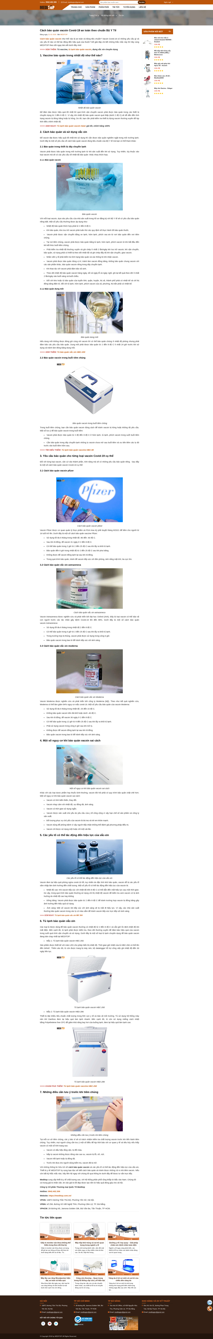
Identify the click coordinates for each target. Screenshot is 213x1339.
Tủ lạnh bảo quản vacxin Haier (71, 126)
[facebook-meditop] (123, 1323)
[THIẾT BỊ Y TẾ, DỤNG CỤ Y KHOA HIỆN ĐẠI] (47, 7)
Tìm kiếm (142, 2)
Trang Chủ (93, 15)
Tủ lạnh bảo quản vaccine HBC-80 (78, 450)
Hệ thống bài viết (107, 15)
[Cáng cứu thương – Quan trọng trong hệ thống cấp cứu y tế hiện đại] (89, 1266)
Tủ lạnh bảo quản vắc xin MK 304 (69, 915)
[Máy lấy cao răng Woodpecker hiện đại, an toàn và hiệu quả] (55, 1266)
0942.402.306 (51, 2)
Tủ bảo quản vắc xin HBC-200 (71, 352)
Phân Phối (104, 7)
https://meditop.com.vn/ (60, 1196)
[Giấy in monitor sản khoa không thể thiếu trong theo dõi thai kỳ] (55, 1231)
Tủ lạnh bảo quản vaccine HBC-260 (80, 1086)
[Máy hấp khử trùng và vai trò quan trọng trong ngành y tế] (89, 1231)
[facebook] (43, 1324)
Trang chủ (76, 7)
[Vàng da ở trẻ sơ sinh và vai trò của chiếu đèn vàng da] (123, 1266)
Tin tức (116, 7)
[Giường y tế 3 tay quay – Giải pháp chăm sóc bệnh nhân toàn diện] (123, 1231)
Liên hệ (142, 7)
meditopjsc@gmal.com (76, 2)
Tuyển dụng (129, 7)
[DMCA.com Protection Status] (79, 1324)
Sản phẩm (90, 7)
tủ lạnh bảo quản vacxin (80, 49)
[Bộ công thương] (86, 1319)
